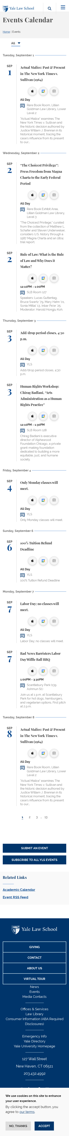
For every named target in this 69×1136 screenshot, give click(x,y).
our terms (27, 1112)
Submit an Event (34, 848)
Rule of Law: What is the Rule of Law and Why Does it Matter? (42, 261)
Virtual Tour (34, 979)
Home (6, 31)
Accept (44, 1126)
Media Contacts (34, 997)
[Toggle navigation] (63, 7)
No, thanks (18, 1126)
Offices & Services (34, 1009)
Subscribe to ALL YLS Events (34, 860)
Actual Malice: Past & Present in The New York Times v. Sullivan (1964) (42, 74)
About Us (34, 968)
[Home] (19, 9)
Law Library (34, 1014)
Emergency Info (34, 1036)
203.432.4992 (34, 1073)
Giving (34, 947)
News (34, 987)
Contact (35, 957)
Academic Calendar (19, 890)
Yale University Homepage (34, 1046)
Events (16, 31)
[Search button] (49, 13)
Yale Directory (34, 1041)
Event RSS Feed (15, 897)
